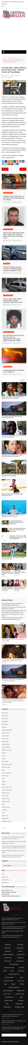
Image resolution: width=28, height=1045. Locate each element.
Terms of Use (21, 1)
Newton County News (7, 787)
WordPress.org (5, 882)
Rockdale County (6, 801)
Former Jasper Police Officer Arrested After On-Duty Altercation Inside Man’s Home (13, 300)
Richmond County (6, 798)
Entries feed (4, 877)
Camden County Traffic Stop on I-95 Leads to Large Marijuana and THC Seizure (14, 197)
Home (3, 1)
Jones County (5, 775)
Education (4, 752)
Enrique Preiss (6, 75)
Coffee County (5, 741)
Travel (3, 812)
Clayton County (5, 735)
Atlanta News (5, 718)
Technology (4, 810)
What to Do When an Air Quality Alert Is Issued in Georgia (13, 851)
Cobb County (5, 738)
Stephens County (6, 807)
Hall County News (7, 366)
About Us (7, 1)
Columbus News (5, 744)
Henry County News (6, 772)
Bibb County (4, 724)
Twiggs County (5, 815)
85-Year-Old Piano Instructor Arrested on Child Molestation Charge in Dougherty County (12, 268)
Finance (3, 758)
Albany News (6, 263)
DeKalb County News (7, 750)
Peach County (5, 795)
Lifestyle (4, 781)
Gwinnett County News (8, 331)
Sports (3, 804)
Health (3, 770)
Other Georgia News (7, 77)
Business (4, 727)
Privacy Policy (13, 1)
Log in (3, 874)
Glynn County (5, 761)
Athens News (5, 715)
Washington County (6, 821)
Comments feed (5, 879)
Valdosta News (5, 818)
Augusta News (5, 721)
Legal (3, 778)
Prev (6, 169)
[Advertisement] (14, 36)
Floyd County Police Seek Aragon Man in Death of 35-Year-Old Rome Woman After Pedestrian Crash (13, 846)
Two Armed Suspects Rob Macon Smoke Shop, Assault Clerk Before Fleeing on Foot (13, 837)
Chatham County (6, 732)
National (3, 784)
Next (22, 169)
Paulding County (5, 792)
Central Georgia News (7, 730)
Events (3, 755)
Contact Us (4, 3)
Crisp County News (6, 747)
